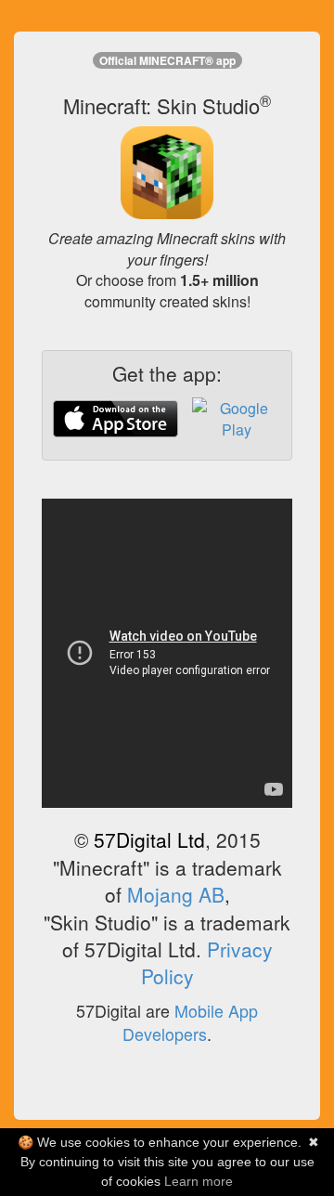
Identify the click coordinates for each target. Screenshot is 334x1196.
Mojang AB (176, 894)
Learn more (198, 1181)
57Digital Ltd (149, 839)
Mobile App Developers (190, 1022)
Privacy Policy (207, 962)
